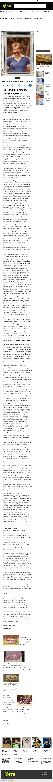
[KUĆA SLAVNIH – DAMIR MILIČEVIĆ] (6, 743)
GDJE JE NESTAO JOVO (33, 761)
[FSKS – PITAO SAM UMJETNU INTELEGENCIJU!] (40, 94)
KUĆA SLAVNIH (17, 77)
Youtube (45, 774)
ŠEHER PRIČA (48, 80)
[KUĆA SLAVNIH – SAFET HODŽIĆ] (16, 743)
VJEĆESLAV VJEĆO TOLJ (46, 758)
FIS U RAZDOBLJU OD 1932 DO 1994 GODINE (48, 72)
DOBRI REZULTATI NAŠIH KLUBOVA (18, 762)
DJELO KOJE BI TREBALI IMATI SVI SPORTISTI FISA (46, 762)
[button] (37, 32)
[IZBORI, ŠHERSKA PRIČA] (40, 81)
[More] (30, 85)
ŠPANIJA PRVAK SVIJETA (33, 765)
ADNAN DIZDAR (48, 84)
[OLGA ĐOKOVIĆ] (40, 101)
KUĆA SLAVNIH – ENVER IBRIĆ (26, 752)
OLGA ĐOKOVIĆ (48, 98)
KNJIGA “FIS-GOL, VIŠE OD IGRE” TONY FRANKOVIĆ (46, 766)
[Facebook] (43, 772)
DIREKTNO (47, 95)
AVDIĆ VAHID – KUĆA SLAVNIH (46, 752)
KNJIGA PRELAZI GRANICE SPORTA (5, 762)
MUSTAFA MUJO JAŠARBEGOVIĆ (5, 765)
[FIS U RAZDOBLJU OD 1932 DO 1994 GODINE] (40, 74)
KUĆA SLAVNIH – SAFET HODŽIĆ (15, 752)
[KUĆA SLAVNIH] (37, 743)
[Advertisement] (30, 6)
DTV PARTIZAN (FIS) (48, 75)
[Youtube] (43, 774)
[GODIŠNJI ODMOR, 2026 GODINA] (44, 59)
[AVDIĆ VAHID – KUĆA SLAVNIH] (47, 743)
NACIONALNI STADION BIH (19, 765)
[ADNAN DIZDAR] (40, 88)
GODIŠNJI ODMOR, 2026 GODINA (42, 67)
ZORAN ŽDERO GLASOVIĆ (31, 759)
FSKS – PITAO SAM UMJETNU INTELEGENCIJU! (48, 93)
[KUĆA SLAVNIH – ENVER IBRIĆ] (26, 743)
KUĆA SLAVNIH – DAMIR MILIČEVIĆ (5, 752)
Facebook (45, 772)
